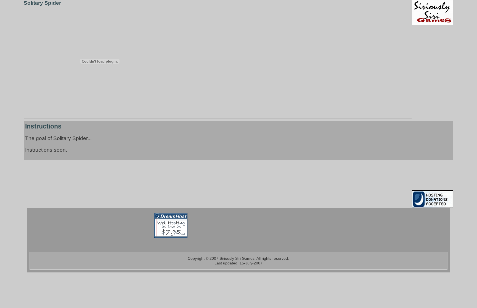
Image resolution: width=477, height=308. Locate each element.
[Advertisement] (428, 107)
